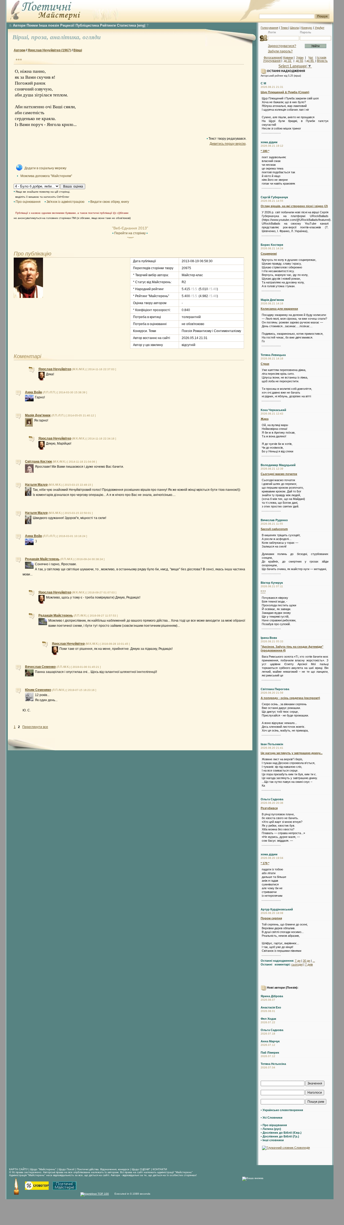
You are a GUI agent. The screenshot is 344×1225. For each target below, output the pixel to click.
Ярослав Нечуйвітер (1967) (49, 50)
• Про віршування (274, 1125)
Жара (264, 418)
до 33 (288, 60)
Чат (310, 57)
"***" (130, 238)
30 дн (306, 960)
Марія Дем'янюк (272, 299)
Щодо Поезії (67, 1169)
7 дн (297, 960)
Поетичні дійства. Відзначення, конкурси (103, 1169)
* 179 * (265, 863)
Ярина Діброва (272, 996)
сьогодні (297, 964)
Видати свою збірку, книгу (109, 202)
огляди (92, 37)
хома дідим (269, 142)
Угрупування (272, 60)
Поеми (32, 25)
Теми (284, 27)
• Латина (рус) (271, 1128)
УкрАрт (319, 27)
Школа (294, 27)
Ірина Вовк (269, 637)
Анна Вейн (33, 392)
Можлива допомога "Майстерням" (46, 176)
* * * (263, 591)
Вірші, (21, 37)
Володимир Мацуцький (278, 465)
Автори (19, 25)
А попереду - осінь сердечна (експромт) (290, 698)
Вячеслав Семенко (40, 667)
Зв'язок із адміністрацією (65, 202)
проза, (40, 37)
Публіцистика (87, 25)
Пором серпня (271, 918)
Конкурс (306, 27)
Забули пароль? (280, 51)
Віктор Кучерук (272, 582)
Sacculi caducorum (274, 529)
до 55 (299, 60)
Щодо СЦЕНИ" (141, 1169)
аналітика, (66, 37)
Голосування (269, 27)
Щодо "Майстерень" (43, 1169)
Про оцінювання (28, 202)
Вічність (322, 60)
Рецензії (67, 25)
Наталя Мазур (36, 485)
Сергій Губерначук (274, 197)
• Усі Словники (271, 1117)
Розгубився (269, 808)
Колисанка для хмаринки (279, 308)
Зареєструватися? (282, 46)
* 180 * (265, 151)
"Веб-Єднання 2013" (130, 228)
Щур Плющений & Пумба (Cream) (285, 92)
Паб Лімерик (270, 1052)
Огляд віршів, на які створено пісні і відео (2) (294, 206)
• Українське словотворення (282, 1110)
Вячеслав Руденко (274, 520)
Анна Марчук (270, 1041)
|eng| (141, 25)
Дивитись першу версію (228, 144)
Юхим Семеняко (38, 690)
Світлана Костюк (38, 461)
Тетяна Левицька (273, 354)
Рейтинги (108, 25)
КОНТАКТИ (160, 1169)
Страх (265, 363)
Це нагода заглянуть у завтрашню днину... (291, 753)
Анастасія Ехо (271, 1007)
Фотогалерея (272, 57)
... (314, 960)
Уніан (299, 57)
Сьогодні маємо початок (279, 473)
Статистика (126, 25)
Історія (321, 57)
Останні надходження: (277, 960)
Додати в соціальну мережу (45, 168)
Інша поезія (49, 25)
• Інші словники (272, 1140)
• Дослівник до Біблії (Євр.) (281, 1132)
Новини (288, 57)
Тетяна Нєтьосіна (273, 1063)
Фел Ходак (268, 1018)
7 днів (309, 964)
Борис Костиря (272, 244)
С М (263, 83)
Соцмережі (269, 253)
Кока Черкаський (273, 410)
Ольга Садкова (272, 799)
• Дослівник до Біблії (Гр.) (280, 1136)
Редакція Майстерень (42, 559)
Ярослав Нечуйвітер (54, 369)
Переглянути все (35, 727)
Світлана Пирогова (275, 689)
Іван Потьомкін (272, 744)
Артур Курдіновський (277, 909)
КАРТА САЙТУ (18, 1169)
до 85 (310, 60)
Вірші (77, 50)
